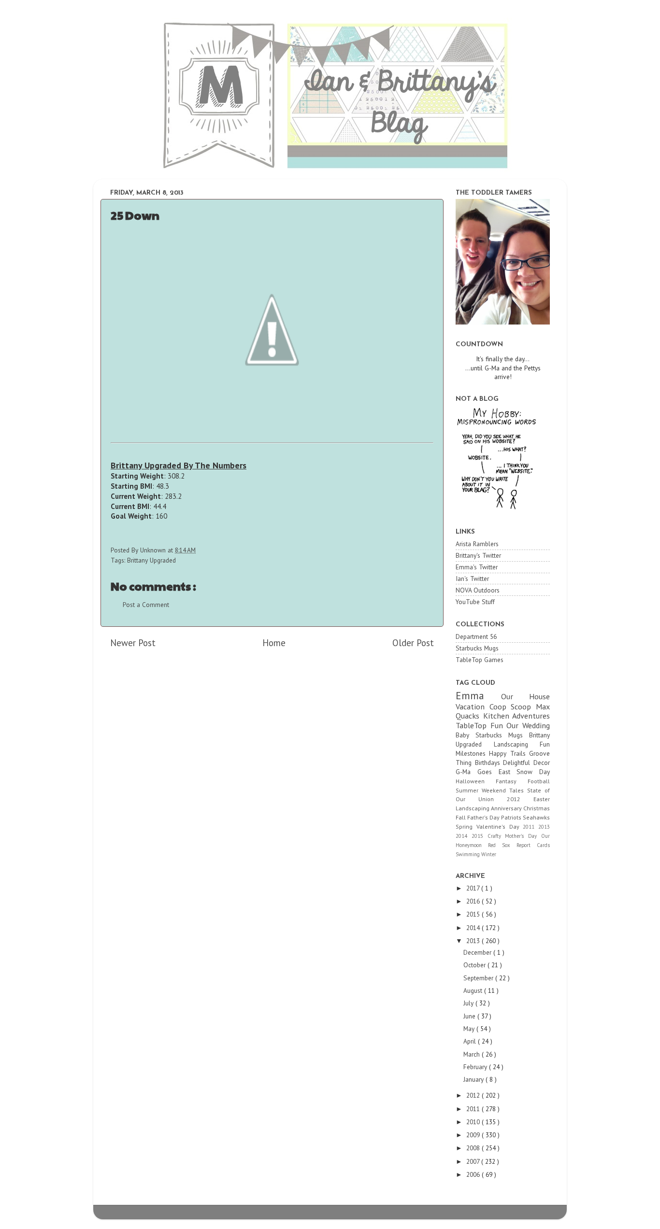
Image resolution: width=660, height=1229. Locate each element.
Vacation (472, 706)
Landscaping (473, 808)
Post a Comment (146, 604)
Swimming (468, 854)
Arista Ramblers (477, 543)
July (469, 1003)
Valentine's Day (499, 826)
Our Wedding (528, 725)
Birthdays (489, 762)
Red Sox (502, 845)
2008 (474, 1148)
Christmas (536, 808)
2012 (520, 799)
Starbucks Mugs (477, 648)
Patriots (512, 817)
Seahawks (536, 817)
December (478, 952)
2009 (474, 1134)
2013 (544, 826)
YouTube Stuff (475, 601)
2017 (473, 888)
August (473, 990)
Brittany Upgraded (151, 560)
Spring (466, 826)
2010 (474, 1121)
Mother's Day (523, 836)
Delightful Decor (526, 762)
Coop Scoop (512, 706)
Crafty (496, 836)
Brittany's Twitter (478, 555)
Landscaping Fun (522, 744)
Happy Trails (509, 753)
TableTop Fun (481, 725)
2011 (530, 826)
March (472, 1054)
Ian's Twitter (472, 578)
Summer (469, 790)
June (470, 1016)
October (475, 965)
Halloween (476, 781)
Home (274, 643)
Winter (488, 854)
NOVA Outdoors (478, 590)
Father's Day (484, 817)
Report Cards (533, 845)
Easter (541, 799)
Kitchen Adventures (516, 715)
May (469, 1028)
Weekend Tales (504, 790)
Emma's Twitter (477, 567)
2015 (480, 836)
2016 (474, 901)
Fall (461, 817)
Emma (478, 695)
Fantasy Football (523, 781)
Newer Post (133, 643)
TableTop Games (479, 659)
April (470, 1041)
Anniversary (507, 808)
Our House (525, 696)
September (479, 978)
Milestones (472, 753)
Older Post (413, 643)
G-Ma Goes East (486, 771)
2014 (464, 836)
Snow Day (533, 771)
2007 (473, 1161)
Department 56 (476, 636)
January (474, 1079)
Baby (465, 735)
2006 (474, 1174)
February (476, 1066)
